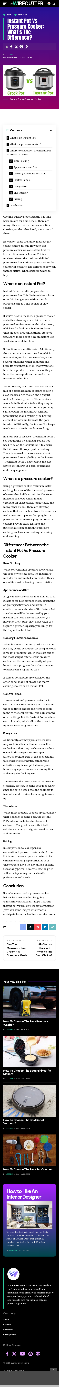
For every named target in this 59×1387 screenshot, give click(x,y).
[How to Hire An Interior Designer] (29, 1215)
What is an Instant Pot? (23, 137)
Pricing (18, 199)
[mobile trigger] (6, 3)
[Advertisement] (29, 1378)
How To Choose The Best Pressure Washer (26, 1023)
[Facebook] (7, 1354)
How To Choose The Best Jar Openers (28, 1169)
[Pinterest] (30, 1354)
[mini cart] (48, 3)
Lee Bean (9, 54)
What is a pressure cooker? (25, 144)
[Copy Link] (26, 46)
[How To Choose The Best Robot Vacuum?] (29, 1101)
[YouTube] (22, 1354)
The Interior (21, 192)
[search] (53, 3)
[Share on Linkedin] (45, 927)
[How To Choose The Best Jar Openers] (29, 1150)
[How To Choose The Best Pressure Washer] (29, 1002)
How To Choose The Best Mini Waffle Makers (27, 1072)
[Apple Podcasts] (38, 1354)
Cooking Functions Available (30, 173)
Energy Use (20, 186)
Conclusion (16, 205)
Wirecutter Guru (20, 1362)
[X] (14, 1354)
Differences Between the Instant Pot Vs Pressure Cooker (29, 152)
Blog (9, 15)
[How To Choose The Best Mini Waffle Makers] (29, 1051)
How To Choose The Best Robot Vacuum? (23, 1121)
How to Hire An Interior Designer (24, 1194)
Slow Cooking (21, 160)
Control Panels (22, 179)
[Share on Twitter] (16, 46)
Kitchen (22, 15)
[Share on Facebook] (11, 46)
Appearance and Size (26, 167)
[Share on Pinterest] (21, 46)
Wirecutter (28, 3)
